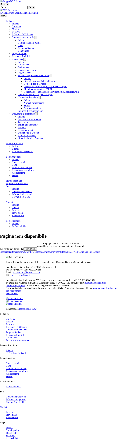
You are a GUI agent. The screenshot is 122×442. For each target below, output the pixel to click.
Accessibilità (12, 438)
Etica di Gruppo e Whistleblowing (34, 75)
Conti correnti (18, 162)
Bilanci (15, 148)
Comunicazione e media (23, 37)
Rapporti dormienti (27, 135)
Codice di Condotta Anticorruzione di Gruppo (45, 86)
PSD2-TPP (11, 433)
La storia (16, 31)
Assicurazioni (18, 173)
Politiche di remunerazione (30, 111)
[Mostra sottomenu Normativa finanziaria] (39, 97)
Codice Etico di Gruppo (35, 83)
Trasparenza (23, 122)
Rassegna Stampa (26, 48)
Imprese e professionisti (17, 183)
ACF (76, 252)
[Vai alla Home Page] (8, 10)
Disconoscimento (26, 130)
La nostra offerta (13, 156)
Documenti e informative (23, 113)
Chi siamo (16, 26)
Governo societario (27, 70)
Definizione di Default (28, 132)
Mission (15, 29)
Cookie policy (12, 430)
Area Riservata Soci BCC (12, 13)
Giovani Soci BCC (21, 197)
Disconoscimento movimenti (48, 252)
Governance (17, 59)
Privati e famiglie (14, 181)
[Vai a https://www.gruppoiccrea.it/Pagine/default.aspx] (10, 1)
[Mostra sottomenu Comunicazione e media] (36, 37)
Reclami (22, 127)
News (20, 45)
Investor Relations (14, 143)
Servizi (15, 175)
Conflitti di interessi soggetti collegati (35, 94)
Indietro (15, 23)
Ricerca (4, 4)
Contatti (9, 202)
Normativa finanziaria (28, 97)
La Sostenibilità (13, 221)
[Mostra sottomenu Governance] (24, 59)
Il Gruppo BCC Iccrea (22, 34)
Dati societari (24, 67)
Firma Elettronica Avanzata (30, 138)
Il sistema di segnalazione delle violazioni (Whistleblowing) (51, 92)
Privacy (9, 427)
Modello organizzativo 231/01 (38, 89)
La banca (10, 21)
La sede (15, 210)
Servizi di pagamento (28, 124)
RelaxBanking (31, 13)
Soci (8, 186)
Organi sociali (24, 72)
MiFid (27, 105)
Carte (14, 165)
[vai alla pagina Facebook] (14, 298)
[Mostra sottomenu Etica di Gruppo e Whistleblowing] (51, 75)
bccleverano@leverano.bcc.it (26, 272)
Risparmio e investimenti (23, 170)
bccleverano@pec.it (21, 275)
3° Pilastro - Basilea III (22, 151)
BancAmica (23, 51)
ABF (71, 252)
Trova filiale (17, 213)
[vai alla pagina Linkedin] (14, 304)
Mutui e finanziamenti (22, 167)
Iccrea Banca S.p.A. (28, 309)
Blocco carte (18, 215)
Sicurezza (10, 435)
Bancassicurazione (32, 108)
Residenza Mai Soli (21, 56)
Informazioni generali (22, 194)
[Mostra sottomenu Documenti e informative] (36, 113)
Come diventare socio (22, 191)
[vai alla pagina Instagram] (14, 301)
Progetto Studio (19, 53)
